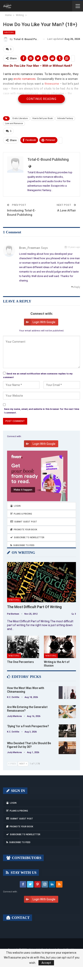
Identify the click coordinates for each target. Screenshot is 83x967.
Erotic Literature (20, 118)
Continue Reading (41, 98)
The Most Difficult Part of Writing (34, 607)
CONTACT (20, 918)
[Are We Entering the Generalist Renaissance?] (67, 711)
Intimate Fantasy (65, 118)
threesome (51, 84)
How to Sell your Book (42, 118)
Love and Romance (14, 123)
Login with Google (44, 322)
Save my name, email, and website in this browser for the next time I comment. (41, 411)
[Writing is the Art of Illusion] (60, 647)
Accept (46, 962)
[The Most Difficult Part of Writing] (41, 582)
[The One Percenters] (23, 647)
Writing (9, 32)
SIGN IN (17, 791)
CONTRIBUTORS (26, 858)
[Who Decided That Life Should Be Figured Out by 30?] (67, 747)
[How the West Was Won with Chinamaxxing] (67, 692)
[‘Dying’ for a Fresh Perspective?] (67, 730)
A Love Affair (66, 210)
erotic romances (24, 79)
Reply (77, 287)
